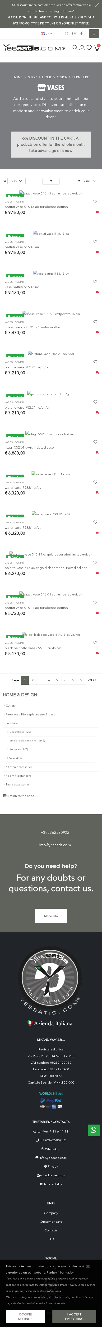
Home (18, 77)
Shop (32, 77)
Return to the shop (21, 796)
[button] (88, 1267)
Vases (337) (16, 758)
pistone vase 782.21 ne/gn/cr (27, 407)
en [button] (47, 33)
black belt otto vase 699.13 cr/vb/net (33, 648)
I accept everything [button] (74, 1317)
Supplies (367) (18, 749)
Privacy (53, 1166)
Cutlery (10, 705)
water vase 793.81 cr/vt (23, 527)
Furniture (80, 77)
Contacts (51, 1230)
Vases (9, 201)
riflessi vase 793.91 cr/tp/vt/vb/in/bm (33, 327)
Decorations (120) (20, 731)
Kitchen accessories (19, 767)
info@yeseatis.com (55, 845)
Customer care (51, 1221)
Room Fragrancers (18, 775)
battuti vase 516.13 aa (22, 247)
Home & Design (55, 77)
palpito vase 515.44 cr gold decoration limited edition (46, 568)
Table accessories (17, 784)
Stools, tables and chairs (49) (27, 740)
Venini (19, 201)
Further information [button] (60, 1272)
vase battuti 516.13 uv (22, 287)
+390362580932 (55, 832)
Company (51, 1213)
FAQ (51, 1239)
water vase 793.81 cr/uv (23, 487)
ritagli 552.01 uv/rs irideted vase (29, 447)
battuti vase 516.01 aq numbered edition (36, 608)
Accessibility (53, 1184)
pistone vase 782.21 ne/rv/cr (26, 367)
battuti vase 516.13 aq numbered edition (36, 207)
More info (51, 916)
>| (81, 680)
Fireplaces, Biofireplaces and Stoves (30, 714)
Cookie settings (53, 1175)
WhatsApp (52, 1149)
